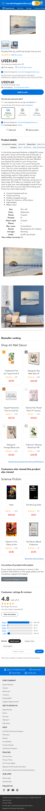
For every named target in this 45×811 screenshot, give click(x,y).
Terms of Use (7, 756)
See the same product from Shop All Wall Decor (26, 461)
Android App (6, 781)
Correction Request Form (14, 579)
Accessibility (6, 741)
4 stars (4, 625)
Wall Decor (27, 147)
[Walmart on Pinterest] (17, 790)
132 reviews (18, 55)
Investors (5, 695)
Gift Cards (6, 723)
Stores (4, 713)
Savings (28, 8)
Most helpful (7, 646)
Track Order (16, 673)
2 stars (4, 631)
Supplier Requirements (10, 701)
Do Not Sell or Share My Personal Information (18, 770)
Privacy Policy (7, 760)
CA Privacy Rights (8, 763)
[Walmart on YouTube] (13, 790)
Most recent (14, 641)
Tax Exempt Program (9, 748)
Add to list (12, 130)
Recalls (4, 738)
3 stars (4, 628)
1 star (4, 633)
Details (20, 125)
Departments (9, 8)
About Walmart (7, 684)
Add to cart (23, 92)
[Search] (37, 3)
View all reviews (10, 614)
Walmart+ (6, 720)
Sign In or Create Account (16, 669)
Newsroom (6, 691)
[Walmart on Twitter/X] (8, 790)
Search (39, 651)
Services (20, 8)
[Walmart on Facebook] (3, 790)
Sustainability (7, 698)
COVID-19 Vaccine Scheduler (12, 731)
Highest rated (29, 641)
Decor (20, 147)
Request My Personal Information (14, 767)
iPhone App (6, 778)
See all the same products (34, 558)
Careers (5, 688)
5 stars (4, 622)
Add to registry (33, 130)
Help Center (36, 669)
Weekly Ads (32, 673)
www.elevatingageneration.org (28, 72)
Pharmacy (6, 734)
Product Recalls (8, 745)
